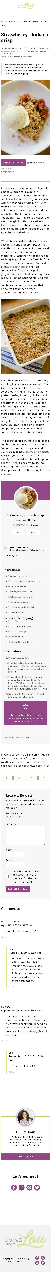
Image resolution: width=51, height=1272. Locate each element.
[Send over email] (44, 778)
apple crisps (20, 267)
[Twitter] (37, 1188)
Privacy (19, 1261)
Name (10, 850)
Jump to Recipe (13, 162)
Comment (13, 824)
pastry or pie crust (36, 452)
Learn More (25, 1156)
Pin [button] (18, 532)
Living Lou (25, 5)
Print (33, 532)
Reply (4, 937)
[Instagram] (22, 1188)
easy (26, 737)
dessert (16, 21)
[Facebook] (14, 1188)
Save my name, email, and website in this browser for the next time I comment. (26, 876)
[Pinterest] (29, 1188)
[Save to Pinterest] (32, 778)
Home (4, 21)
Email (10, 860)
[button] (2, 171)
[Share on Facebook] (7, 778)
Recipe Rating (14, 813)
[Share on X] (19, 778)
